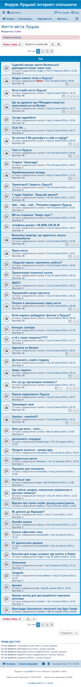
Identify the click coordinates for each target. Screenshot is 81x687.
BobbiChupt (42, 441)
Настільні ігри (21, 479)
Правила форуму (12, 37)
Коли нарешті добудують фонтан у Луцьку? (41, 315)
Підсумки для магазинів (28, 468)
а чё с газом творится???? (30, 337)
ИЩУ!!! (16, 282)
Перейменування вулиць (28, 172)
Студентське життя (24, 458)
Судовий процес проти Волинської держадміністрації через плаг (35, 66)
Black (40, 81)
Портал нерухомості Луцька (30, 394)
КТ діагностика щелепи (27, 543)
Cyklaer (41, 601)
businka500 (42, 535)
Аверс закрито (21, 370)
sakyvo (40, 524)
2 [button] (42, 51)
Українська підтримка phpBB (58, 677)
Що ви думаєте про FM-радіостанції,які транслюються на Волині (38, 104)
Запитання (19, 562)
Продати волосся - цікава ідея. (32, 449)
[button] (52, 51)
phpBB (29, 671)
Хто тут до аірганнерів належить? (34, 382)
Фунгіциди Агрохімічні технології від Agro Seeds (44, 608)
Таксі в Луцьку (22, 150)
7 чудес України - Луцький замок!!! (35, 194)
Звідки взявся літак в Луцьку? (32, 78)
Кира (39, 482)
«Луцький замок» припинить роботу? (37, 262)
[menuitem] (14, 12)
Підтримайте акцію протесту (31, 292)
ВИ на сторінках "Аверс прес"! (32, 215)
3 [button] (47, 51)
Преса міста (20, 250)
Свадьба (17, 572)
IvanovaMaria (43, 575)
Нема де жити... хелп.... (27, 428)
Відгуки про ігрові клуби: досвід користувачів (43, 503)
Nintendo (41, 461)
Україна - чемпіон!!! (25, 416)
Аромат (17, 585)
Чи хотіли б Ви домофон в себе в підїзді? (40, 137)
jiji (37, 588)
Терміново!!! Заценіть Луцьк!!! (32, 184)
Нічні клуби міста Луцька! (29, 90)
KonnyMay (42, 452)
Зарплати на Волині (25, 347)
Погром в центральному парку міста (36, 303)
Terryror (41, 495)
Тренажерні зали (23, 404)
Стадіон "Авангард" (25, 162)
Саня (18, 31)
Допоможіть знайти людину (30, 359)
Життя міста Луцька (20, 26)
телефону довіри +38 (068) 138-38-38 (36, 225)
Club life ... (19, 127)
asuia (39, 565)
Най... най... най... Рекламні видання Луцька (41, 204)
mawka (40, 506)
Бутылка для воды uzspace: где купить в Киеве (43, 553)
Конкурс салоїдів (23, 327)
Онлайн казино (22, 521)
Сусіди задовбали (24, 117)
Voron (40, 514)
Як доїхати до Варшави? (28, 511)
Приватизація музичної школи (32, 272)
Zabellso (41, 611)
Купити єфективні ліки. (27, 532)
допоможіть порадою (26, 438)
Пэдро (40, 70)
